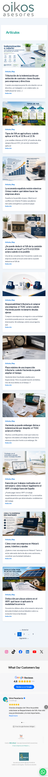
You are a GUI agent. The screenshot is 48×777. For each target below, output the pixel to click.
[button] (2, 707)
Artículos (8, 71)
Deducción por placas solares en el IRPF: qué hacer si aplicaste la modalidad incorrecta (21, 601)
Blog (13, 71)
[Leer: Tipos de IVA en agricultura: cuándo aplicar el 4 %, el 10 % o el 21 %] (24, 113)
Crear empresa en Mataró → (21, 746)
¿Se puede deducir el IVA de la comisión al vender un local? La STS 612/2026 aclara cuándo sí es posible (23, 249)
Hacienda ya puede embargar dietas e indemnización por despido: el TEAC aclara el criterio (22, 428)
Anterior (24, 630)
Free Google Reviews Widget (24, 726)
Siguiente (24, 638)
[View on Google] (5, 699)
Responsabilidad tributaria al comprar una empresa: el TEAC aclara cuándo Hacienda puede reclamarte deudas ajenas (22, 308)
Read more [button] (13, 716)
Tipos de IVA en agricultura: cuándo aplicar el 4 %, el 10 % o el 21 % (21, 135)
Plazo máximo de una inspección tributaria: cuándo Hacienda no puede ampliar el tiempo (22, 370)
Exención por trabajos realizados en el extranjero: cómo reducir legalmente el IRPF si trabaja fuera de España (23, 486)
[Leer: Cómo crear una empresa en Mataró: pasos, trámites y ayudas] (24, 523)
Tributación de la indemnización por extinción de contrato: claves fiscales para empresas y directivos (22, 78)
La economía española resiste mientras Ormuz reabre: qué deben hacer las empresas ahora (23, 191)
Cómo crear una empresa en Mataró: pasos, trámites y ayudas (22, 545)
